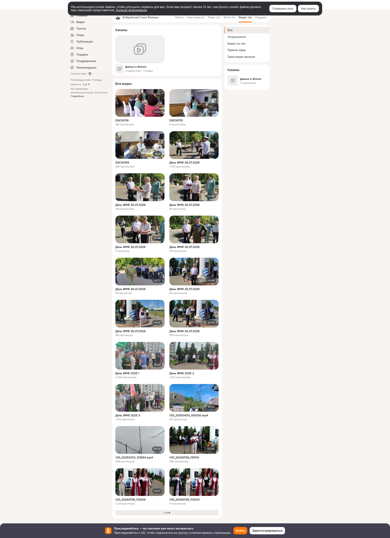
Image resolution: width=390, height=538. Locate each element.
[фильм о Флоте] (140, 49)
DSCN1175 (176, 120)
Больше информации (131, 10)
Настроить (308, 8)
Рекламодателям (81, 80)
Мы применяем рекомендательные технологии (89, 92)
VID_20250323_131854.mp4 (134, 457)
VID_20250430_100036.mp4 (188, 415)
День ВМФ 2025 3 (127, 415)
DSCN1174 (122, 120)
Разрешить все (283, 8)
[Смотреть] (140, 103)
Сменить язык (79, 73)
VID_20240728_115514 (184, 457)
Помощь (97, 80)
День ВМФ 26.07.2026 (184, 162)
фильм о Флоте (135, 67)
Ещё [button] (84, 84)
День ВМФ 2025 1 (127, 373)
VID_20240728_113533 (184, 499)
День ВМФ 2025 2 (181, 373)
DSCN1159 (122, 162)
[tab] (179, 17)
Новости (76, 84)
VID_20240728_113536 (130, 499)
